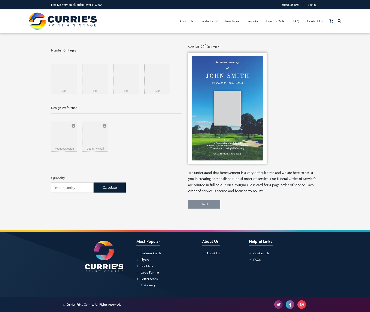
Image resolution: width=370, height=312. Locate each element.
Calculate (110, 187)
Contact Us (315, 21)
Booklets (147, 266)
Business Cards (151, 253)
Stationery (148, 285)
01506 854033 (291, 4)
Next (204, 204)
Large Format (150, 272)
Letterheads (149, 279)
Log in (312, 4)
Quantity (58, 178)
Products (207, 21)
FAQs (257, 260)
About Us (186, 21)
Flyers (145, 260)
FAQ (296, 21)
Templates (232, 21)
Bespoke (252, 21)
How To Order (276, 21)
